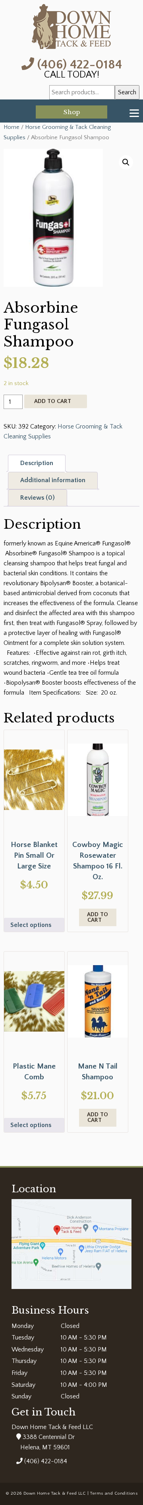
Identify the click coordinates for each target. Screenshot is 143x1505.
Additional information (52, 480)
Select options (30, 925)
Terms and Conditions (113, 1493)
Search (127, 92)
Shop (72, 112)
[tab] (37, 463)
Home (11, 127)
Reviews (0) (37, 497)
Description (36, 463)
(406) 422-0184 (78, 64)
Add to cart (52, 401)
